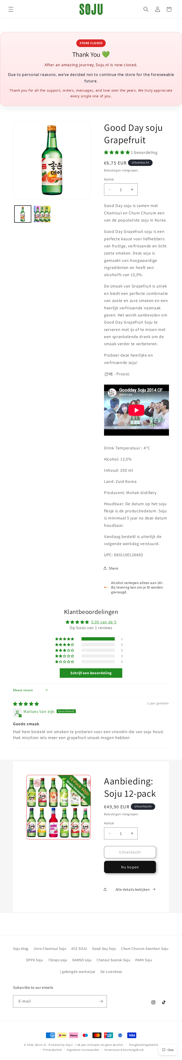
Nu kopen (130, 867)
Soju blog (20, 948)
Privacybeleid (52, 1049)
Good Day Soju (104, 948)
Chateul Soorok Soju (113, 959)
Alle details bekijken (133, 889)
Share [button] (113, 568)
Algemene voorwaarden (83, 1049)
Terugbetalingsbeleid (143, 1044)
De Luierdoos (111, 971)
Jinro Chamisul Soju (49, 948)
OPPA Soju (34, 959)
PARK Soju (143, 959)
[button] (11, 9)
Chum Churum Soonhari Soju (144, 948)
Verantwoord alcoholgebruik (124, 1049)
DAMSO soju (82, 959)
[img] (26, 704)
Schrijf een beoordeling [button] (91, 672)
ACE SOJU (79, 948)
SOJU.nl (40, 1044)
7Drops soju (57, 959)
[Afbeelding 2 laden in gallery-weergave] (42, 214)
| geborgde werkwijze (78, 971)
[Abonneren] (101, 1001)
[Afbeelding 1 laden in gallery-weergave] (22, 214)
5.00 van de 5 (104, 622)
